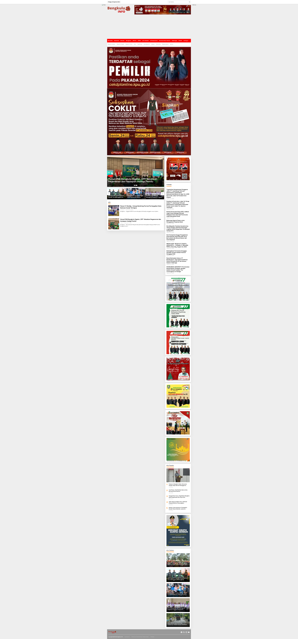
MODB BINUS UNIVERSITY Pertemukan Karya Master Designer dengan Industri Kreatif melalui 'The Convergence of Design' (177, 269)
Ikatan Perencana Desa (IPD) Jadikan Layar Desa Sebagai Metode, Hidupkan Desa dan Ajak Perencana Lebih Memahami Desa (177, 214)
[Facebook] (182, 632)
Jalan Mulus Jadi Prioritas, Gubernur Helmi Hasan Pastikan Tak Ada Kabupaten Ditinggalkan (135, 196)
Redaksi (152, 636)
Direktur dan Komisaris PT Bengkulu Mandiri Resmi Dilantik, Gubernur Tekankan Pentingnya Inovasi (178, 508)
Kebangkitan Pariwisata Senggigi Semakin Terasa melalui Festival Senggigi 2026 (176, 252)
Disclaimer (127, 636)
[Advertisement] (149, 27)
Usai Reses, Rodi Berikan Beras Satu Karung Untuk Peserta (178, 490)
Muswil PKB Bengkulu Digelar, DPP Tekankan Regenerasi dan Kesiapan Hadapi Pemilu (132, 180)
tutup (104, 5)
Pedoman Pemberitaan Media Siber (140, 636)
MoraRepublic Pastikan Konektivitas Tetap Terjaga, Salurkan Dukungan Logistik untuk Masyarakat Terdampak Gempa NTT (178, 228)
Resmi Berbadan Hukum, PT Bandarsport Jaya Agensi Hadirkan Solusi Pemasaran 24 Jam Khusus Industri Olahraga (177, 260)
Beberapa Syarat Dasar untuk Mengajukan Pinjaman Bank (175, 221)
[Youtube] (189, 632)
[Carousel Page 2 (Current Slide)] (136, 185)
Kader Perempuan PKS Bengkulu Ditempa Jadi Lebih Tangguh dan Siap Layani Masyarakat (153, 196)
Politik (110, 176)
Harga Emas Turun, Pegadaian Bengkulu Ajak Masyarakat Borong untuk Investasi (179, 496)
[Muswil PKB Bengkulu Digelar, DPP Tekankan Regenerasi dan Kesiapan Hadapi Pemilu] (128, 226)
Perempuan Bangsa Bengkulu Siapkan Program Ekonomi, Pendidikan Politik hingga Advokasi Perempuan (116, 196)
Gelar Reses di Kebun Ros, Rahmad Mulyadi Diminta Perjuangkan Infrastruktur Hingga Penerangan (178, 502)
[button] (189, 2)
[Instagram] (186, 632)
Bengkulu (122, 209)
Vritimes (169, 184)
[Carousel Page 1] (134, 185)
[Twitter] (184, 632)
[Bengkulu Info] (119, 9)
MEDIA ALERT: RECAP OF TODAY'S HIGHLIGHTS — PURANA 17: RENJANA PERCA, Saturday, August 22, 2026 (177, 245)
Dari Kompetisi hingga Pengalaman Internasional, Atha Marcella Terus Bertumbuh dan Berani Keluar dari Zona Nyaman (177, 237)
